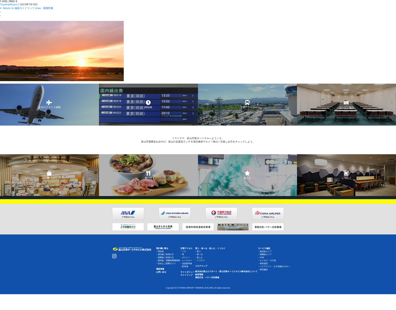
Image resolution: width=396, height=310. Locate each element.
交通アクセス (187, 248)
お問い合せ (161, 272)
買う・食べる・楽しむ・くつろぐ (210, 248)
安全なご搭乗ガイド (167, 263)
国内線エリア (266, 251)
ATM (262, 257)
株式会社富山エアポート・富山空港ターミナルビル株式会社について (226, 271)
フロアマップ (201, 266)
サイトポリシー (188, 272)
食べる (200, 254)
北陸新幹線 (187, 263)
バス (184, 251)
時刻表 (161, 251)
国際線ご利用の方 (166, 257)
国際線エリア (266, 254)
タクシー (186, 257)
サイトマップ (187, 275)
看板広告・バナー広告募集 (207, 277)
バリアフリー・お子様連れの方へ (275, 266)
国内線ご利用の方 (166, 254)
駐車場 (185, 266)
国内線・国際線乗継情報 (169, 260)
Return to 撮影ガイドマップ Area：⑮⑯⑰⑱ (26, 8)
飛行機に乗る (162, 248)
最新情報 (160, 269)
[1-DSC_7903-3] (62, 40)
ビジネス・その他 (268, 260)
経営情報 (199, 274)
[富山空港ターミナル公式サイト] (132, 248)
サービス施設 (264, 248)
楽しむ (200, 257)
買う (199, 251)
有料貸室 (264, 263)
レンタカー (187, 260)
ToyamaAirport (9, 4)
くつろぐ (201, 260)
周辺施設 (264, 269)
